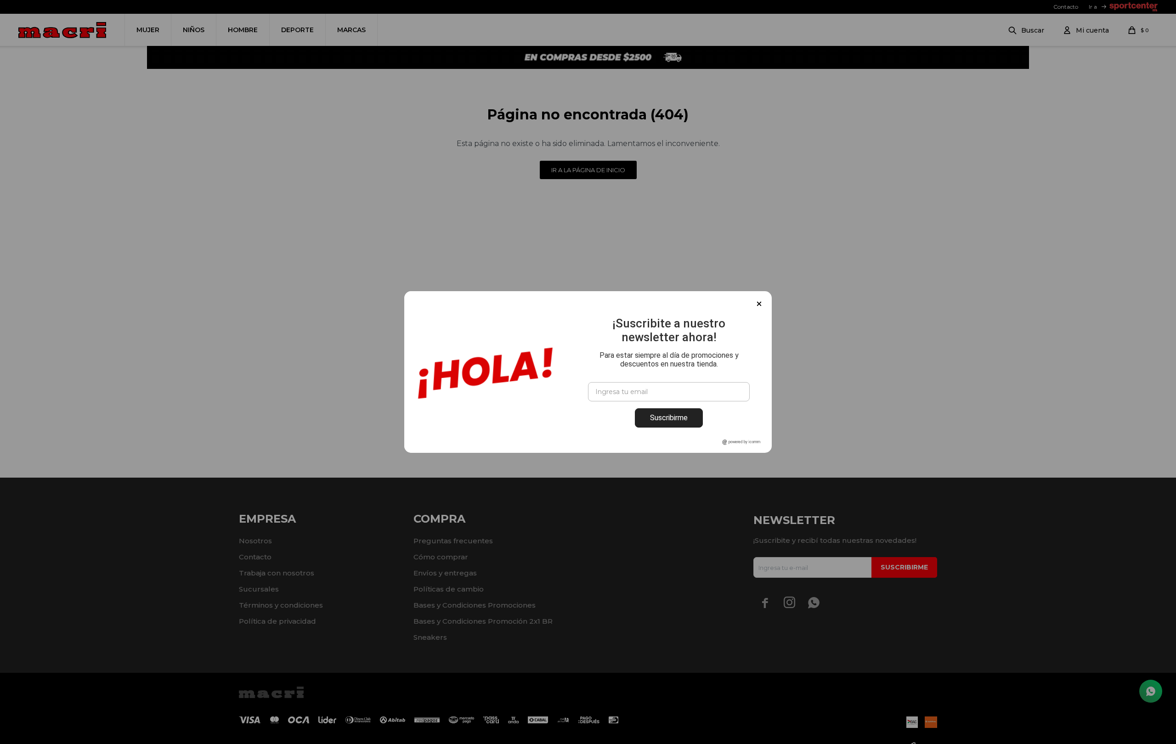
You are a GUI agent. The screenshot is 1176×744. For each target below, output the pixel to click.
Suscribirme (669, 417)
